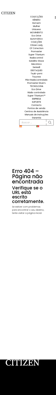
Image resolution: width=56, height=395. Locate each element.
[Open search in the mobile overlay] (36, 122)
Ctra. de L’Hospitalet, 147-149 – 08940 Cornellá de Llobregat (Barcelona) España (25, 379)
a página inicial (33, 213)
